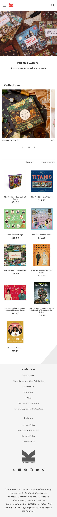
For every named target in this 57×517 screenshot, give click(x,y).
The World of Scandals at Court (15, 198)
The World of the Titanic (41, 197)
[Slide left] (23, 147)
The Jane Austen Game (41, 235)
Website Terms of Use (28, 430)
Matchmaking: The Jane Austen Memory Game (15, 309)
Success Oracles (15, 348)
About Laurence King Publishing (28, 381)
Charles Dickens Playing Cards (41, 271)
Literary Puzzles (9, 140)
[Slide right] (34, 147)
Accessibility (28, 441)
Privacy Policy (28, 425)
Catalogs (28, 392)
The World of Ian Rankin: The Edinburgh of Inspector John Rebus (41, 310)
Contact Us (28, 386)
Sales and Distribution (28, 403)
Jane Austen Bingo (15, 235)
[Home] (11, 5)
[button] (4, 5)
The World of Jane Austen (15, 270)
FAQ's (28, 398)
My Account (28, 375)
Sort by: (29, 162)
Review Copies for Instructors (28, 409)
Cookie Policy (28, 436)
